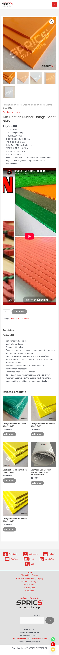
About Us (29, 590)
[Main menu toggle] (54, 4)
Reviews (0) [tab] (8, 335)
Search (37, 615)
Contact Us (29, 587)
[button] (51, 21)
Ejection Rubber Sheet (18, 105)
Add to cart (19, 311)
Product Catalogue (29, 581)
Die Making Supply (29, 575)
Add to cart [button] (9, 434)
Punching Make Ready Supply (29, 578)
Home (5, 105)
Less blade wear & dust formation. (21, 372)
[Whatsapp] (53, 639)
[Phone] (53, 644)
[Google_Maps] (53, 649)
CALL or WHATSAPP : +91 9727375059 (29, 638)
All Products (29, 584)
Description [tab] (8, 330)
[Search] (49, 620)
